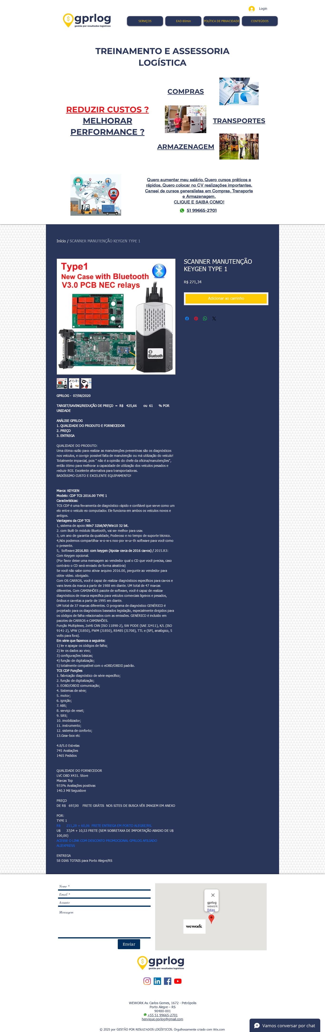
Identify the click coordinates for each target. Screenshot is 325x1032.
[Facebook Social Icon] (167, 981)
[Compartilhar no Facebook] (187, 318)
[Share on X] (214, 318)
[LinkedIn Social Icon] (157, 981)
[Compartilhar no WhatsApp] (205, 318)
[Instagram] (147, 981)
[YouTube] (178, 981)
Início (61, 241)
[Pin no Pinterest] (196, 318)
